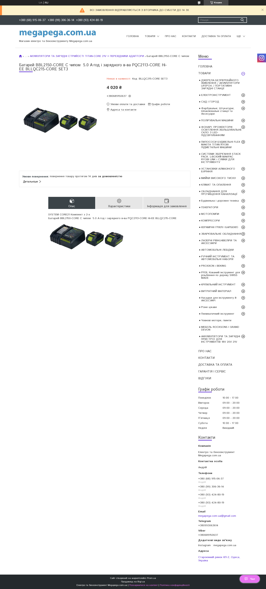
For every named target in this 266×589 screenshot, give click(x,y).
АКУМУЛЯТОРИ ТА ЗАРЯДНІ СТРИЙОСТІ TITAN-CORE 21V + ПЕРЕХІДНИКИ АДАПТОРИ (87, 56)
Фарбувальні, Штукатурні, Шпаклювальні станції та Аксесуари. (217, 111)
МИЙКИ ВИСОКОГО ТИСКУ (218, 178)
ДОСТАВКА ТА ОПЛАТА (216, 36)
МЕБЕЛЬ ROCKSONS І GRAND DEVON (220, 328)
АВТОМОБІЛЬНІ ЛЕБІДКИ (217, 250)
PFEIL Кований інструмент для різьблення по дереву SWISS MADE (220, 275)
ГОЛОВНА (133, 36)
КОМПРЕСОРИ (210, 221)
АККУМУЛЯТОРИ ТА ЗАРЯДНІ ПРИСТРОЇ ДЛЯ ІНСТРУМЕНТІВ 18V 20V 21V (220, 339)
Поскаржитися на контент (143, 585)
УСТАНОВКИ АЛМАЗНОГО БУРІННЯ (218, 170)
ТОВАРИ (150, 36)
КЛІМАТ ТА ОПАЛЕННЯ (216, 185)
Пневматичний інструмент (217, 314)
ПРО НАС (170, 36)
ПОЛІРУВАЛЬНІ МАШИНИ (217, 120)
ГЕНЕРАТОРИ (209, 207)
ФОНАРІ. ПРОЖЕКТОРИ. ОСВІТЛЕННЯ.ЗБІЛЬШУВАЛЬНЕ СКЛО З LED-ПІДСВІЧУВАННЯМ (221, 131)
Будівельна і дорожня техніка (220, 201)
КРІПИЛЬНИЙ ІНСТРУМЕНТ (218, 285)
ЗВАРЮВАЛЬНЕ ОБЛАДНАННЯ (221, 234)
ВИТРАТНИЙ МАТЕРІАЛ (216, 291)
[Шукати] (242, 20)
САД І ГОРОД (210, 102)
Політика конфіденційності (175, 585)
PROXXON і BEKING (213, 266)
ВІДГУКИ (204, 378)
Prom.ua (151, 578)
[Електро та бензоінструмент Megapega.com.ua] (58, 33)
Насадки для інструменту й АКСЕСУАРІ (218, 299)
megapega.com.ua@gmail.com (217, 516)
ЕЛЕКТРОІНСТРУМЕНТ (216, 95)
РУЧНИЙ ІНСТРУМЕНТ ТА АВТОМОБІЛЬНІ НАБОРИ (217, 258)
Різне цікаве (209, 307)
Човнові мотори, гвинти (216, 320)
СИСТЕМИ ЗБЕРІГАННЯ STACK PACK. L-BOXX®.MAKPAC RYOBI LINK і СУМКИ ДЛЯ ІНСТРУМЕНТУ (221, 158)
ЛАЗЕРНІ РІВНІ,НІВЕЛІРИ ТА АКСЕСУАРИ (219, 242)
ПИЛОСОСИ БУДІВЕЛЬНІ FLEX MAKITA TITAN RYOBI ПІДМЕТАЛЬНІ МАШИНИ (220, 144)
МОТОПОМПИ (210, 214)
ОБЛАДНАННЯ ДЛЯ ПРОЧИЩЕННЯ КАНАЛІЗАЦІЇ (219, 192)
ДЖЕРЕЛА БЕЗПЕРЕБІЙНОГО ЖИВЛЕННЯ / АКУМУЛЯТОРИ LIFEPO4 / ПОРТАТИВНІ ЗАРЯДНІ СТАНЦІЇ (220, 84)
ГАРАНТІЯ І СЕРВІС (212, 372)
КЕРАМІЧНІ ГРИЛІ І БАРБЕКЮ (219, 227)
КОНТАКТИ (189, 36)
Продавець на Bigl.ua (133, 581)
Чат (252, 578)
